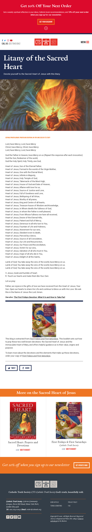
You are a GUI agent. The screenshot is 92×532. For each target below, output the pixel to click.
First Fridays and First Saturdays (36, 356)
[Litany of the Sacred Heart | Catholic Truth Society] (46, 42)
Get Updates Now (82, 465)
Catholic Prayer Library (12, 137)
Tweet (13, 368)
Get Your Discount (46, 22)
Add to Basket (25, 450)
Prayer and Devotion (26, 137)
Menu (83, 42)
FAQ (69, 506)
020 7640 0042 (11, 43)
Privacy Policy (72, 502)
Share (27, 368)
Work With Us (54, 502)
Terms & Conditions (56, 506)
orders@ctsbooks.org (31, 509)
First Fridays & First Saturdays (69, 442)
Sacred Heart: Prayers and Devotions (23, 443)
